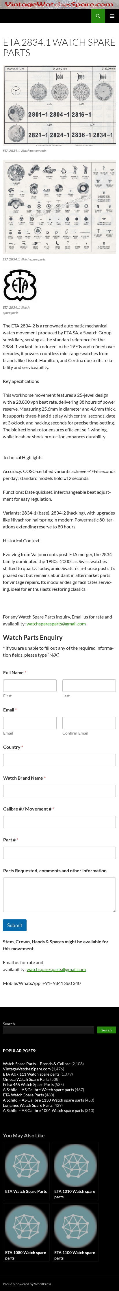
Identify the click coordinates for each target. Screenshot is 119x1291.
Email (8, 733)
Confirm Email (75, 733)
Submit (14, 925)
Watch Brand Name (24, 777)
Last (66, 695)
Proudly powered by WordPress (27, 1284)
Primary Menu (112, 16)
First (7, 695)
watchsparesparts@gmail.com (56, 623)
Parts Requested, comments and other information (55, 870)
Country (13, 747)
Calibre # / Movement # (28, 808)
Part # (10, 839)
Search (9, 1023)
